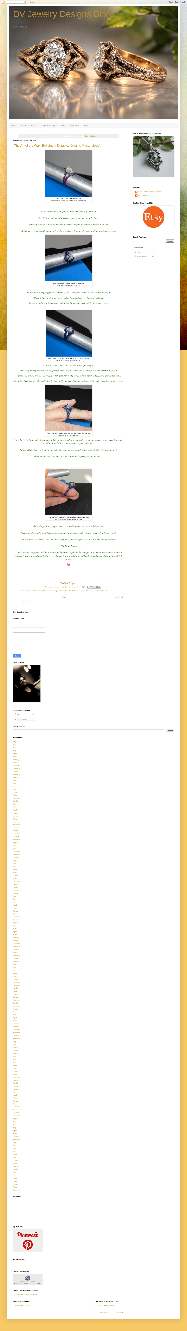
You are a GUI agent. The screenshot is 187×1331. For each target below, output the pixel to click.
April (15, 753)
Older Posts (119, 597)
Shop (63, 125)
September (16, 774)
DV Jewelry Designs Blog (62, 14)
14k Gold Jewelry (24, 591)
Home (13, 125)
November (16, 768)
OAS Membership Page (106, 1305)
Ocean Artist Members (23, 1305)
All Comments (141, 256)
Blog (86, 125)
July (14, 744)
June (14, 747)
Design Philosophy (48, 125)
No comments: (74, 587)
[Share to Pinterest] (99, 587)
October (16, 771)
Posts (138, 252)
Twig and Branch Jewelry (99, 591)
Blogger (120, 1312)
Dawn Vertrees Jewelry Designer (149, 192)
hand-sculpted (54, 591)
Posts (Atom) (27, 601)
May (14, 750)
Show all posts (90, 136)
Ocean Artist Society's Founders (26, 1294)
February (16, 759)
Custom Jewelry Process (40, 591)
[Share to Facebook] (96, 587)
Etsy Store (74, 125)
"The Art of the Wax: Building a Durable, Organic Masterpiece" (56, 145)
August (15, 741)
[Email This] (88, 587)
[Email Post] (83, 587)
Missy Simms (143, 195)
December (16, 765)
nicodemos (104, 1312)
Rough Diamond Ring (81, 591)
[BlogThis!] (91, 587)
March (15, 756)
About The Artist (27, 125)
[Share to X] (93, 587)
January (15, 762)
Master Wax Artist (66, 591)
